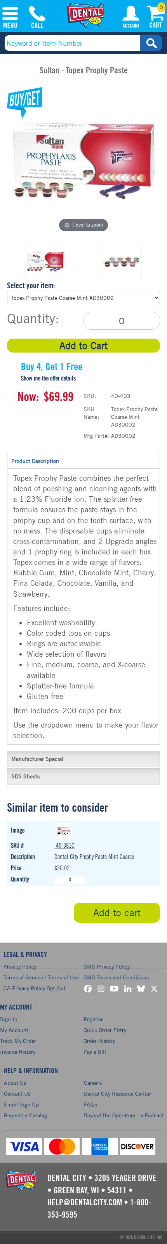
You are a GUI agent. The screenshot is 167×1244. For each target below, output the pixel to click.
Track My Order (18, 1041)
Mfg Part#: (97, 435)
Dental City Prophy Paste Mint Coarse (94, 857)
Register (93, 1019)
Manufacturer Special (37, 758)
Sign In (8, 1019)
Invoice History (17, 1051)
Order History (99, 1041)
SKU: (90, 395)
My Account (130, 18)
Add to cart (117, 913)
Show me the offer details (48, 378)
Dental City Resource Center (117, 1093)
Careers (93, 1082)
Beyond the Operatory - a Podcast (124, 1115)
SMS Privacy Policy (107, 966)
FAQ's (90, 1104)
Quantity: (33, 318)
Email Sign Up (21, 1104)
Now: (28, 397)
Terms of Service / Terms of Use (41, 977)
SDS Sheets (25, 776)
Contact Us (17, 1093)
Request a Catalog (25, 1115)
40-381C (65, 846)
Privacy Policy (20, 966)
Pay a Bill (95, 1051)
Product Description (35, 461)
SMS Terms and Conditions (116, 977)
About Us (15, 1082)
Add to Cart (83, 345)
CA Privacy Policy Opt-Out (34, 988)
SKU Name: (91, 413)
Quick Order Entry (105, 1030)
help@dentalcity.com (84, 1202)
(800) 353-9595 (37, 18)
